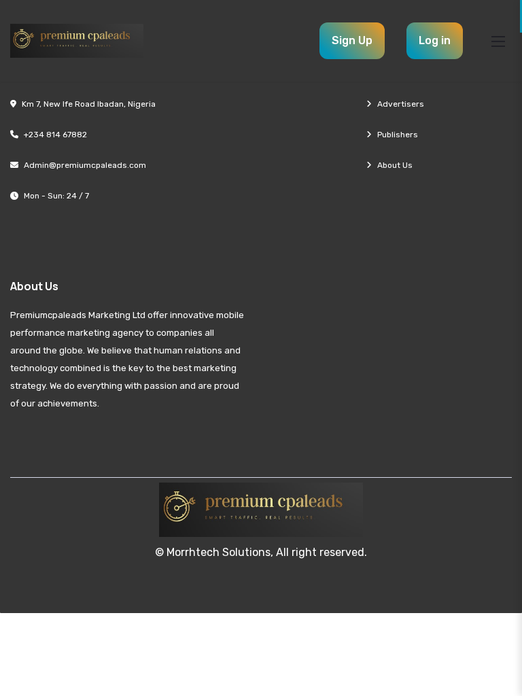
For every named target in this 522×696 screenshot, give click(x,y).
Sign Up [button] (352, 40)
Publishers (397, 134)
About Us (395, 165)
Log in (435, 40)
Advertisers (400, 104)
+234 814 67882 (55, 134)
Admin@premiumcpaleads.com (85, 165)
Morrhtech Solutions (219, 552)
